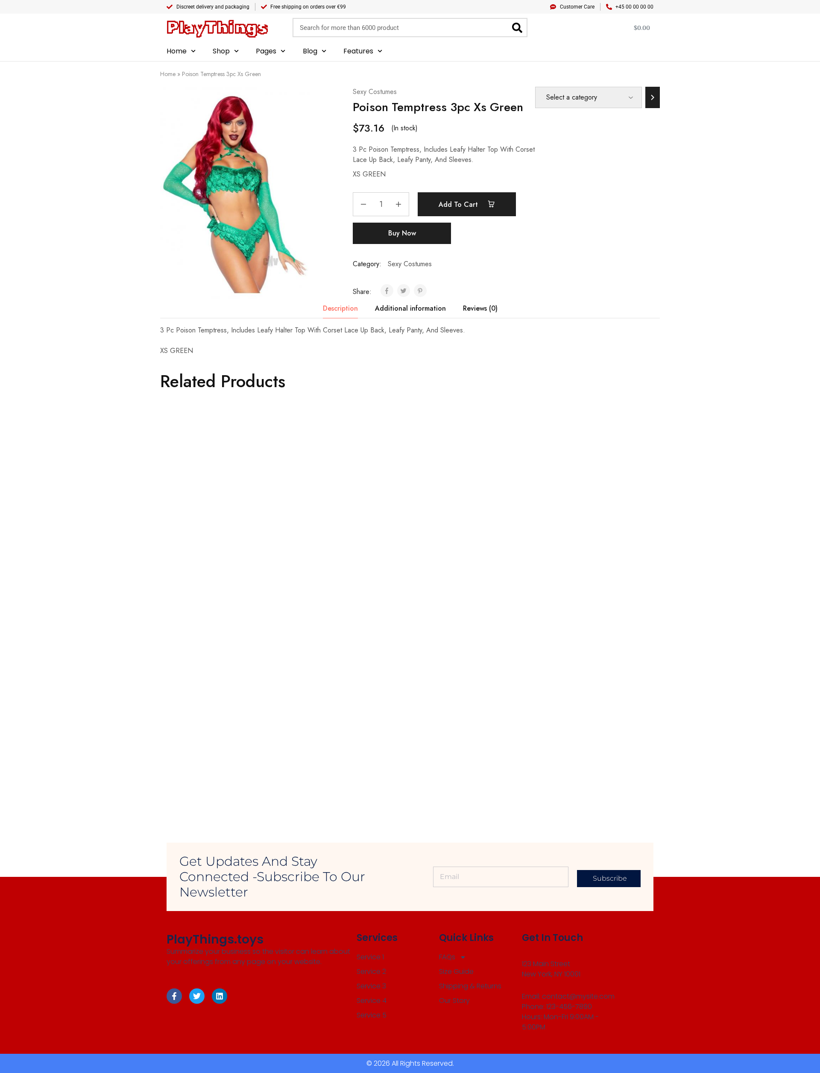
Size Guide (456, 971)
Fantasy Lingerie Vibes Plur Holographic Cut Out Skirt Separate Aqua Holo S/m (452, 561)
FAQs (447, 957)
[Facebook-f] (174, 996)
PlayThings (217, 28)
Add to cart (459, 204)
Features (358, 51)
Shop (221, 51)
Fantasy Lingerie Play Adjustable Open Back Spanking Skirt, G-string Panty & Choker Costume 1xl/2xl (590, 561)
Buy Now (402, 233)
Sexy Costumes (375, 92)
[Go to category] (652, 97)
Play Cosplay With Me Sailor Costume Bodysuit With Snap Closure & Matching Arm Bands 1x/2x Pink (209, 560)
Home (177, 51)
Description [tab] (340, 308)
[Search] (517, 27)
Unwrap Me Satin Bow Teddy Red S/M (461, 753)
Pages (266, 51)
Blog (310, 51)
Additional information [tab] (410, 308)
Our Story (454, 1000)
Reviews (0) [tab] (480, 308)
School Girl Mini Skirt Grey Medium (340, 754)
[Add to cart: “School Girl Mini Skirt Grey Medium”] (330, 716)
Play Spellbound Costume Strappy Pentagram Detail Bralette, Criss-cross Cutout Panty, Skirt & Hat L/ (338, 561)
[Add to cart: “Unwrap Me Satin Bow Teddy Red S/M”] (455, 711)
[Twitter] (197, 996)
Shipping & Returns (470, 986)
